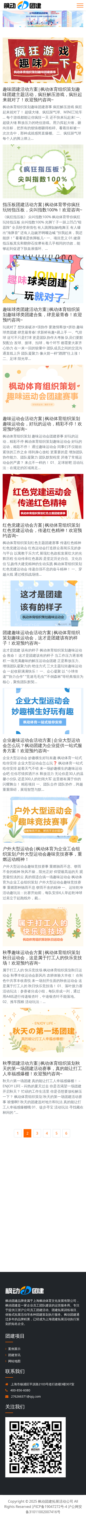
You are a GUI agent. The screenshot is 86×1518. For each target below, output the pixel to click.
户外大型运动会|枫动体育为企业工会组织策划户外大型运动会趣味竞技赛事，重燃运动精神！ (42, 854)
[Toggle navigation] (80, 5)
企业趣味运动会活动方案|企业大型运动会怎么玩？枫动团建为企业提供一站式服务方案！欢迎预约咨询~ (42, 745)
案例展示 (14, 1349)
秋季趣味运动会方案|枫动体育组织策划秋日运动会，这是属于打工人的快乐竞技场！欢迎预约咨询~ (42, 957)
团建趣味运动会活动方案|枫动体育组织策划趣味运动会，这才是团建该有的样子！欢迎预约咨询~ (41, 637)
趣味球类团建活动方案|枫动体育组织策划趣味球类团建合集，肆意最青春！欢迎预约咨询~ (42, 314)
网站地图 (14, 1361)
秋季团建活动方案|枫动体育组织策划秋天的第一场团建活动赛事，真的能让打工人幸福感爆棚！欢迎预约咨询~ (42, 1068)
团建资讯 (14, 1355)
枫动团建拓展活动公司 (55, 1501)
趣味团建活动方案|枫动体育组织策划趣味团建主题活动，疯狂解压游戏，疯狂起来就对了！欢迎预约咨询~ (42, 94)
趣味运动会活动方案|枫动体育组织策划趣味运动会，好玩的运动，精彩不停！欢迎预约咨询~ (42, 423)
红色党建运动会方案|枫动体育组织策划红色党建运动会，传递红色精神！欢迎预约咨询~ (42, 530)
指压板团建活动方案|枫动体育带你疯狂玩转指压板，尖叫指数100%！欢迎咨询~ (42, 207)
